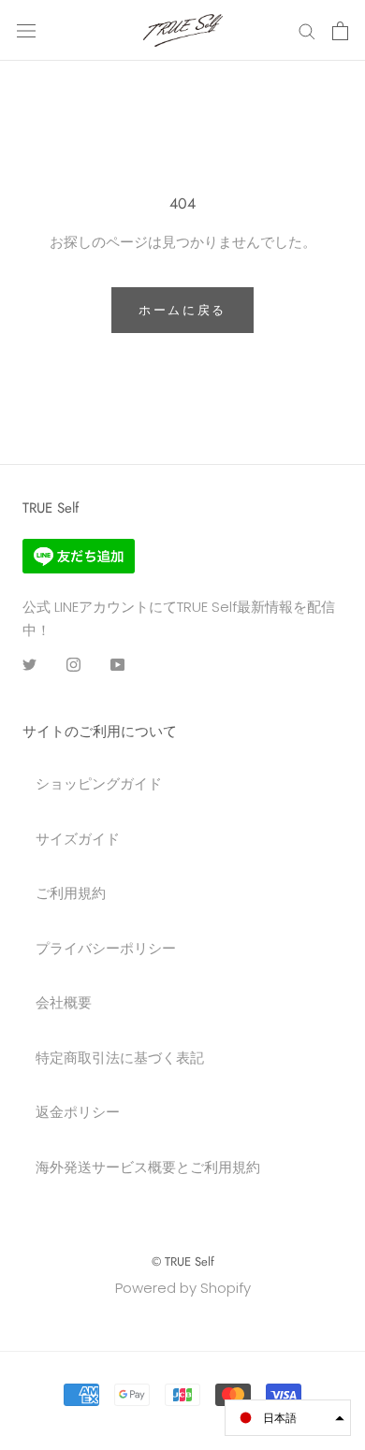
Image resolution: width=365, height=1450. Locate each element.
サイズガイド (78, 838)
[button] (288, 1417)
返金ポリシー (78, 1112)
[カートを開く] (340, 31)
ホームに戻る (182, 310)
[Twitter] (29, 664)
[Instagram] (73, 664)
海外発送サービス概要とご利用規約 (148, 1167)
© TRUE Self (183, 1261)
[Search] (307, 30)
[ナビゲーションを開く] (26, 30)
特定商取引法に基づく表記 (120, 1057)
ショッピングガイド (99, 783)
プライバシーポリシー (106, 948)
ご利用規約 (71, 893)
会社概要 (64, 1002)
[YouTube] (117, 664)
